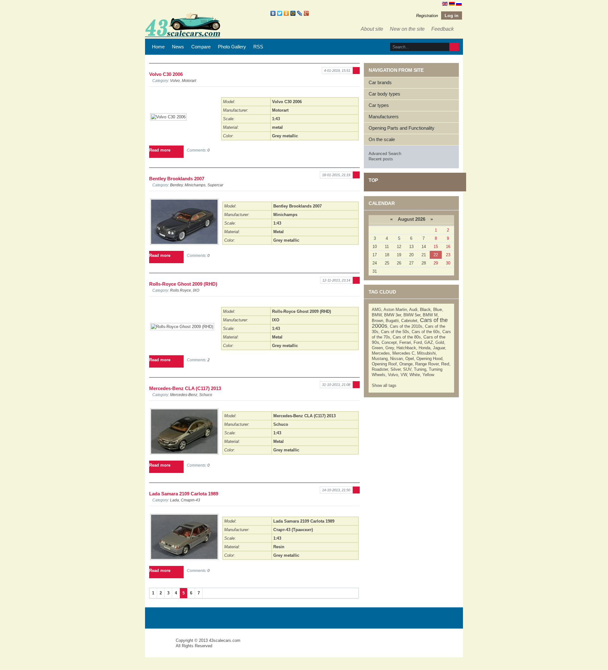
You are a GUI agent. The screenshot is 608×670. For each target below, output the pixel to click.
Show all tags (384, 385)
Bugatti (392, 320)
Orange (406, 364)
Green (377, 347)
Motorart (189, 80)
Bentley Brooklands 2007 (176, 178)
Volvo (175, 80)
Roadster (380, 369)
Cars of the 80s (407, 337)
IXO (196, 290)
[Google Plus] (306, 13)
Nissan (396, 358)
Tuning (420, 369)
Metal (278, 231)
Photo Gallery (232, 46)
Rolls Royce (180, 290)
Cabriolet (409, 320)
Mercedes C (403, 353)
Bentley (176, 185)
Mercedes (381, 353)
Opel (409, 358)
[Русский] (459, 3)
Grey (389, 347)
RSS (258, 46)
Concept (389, 342)
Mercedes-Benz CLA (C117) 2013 (185, 388)
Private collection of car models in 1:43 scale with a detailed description (161, 646)
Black (425, 309)
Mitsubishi (426, 353)
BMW (377, 315)
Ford (418, 342)
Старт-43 (190, 500)
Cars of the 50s (395, 331)
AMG (376, 309)
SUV (407, 369)
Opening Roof (384, 364)
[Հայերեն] (452, 3)
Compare (201, 46)
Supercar (215, 185)
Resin (278, 546)
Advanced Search (385, 153)
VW (404, 374)
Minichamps (195, 185)
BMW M (430, 315)
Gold (439, 342)
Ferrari (405, 342)
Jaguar (439, 347)
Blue (437, 309)
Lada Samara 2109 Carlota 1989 (183, 493)
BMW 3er (392, 315)
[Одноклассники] (286, 13)
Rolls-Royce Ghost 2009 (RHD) (183, 284)
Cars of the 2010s (406, 326)
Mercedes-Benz (183, 395)
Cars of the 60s (426, 331)
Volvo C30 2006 (166, 74)
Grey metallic (285, 135)
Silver (395, 369)
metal (277, 127)
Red (445, 363)
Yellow (428, 374)
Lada (174, 500)
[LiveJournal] (299, 13)
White (414, 374)
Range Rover (427, 364)
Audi (413, 309)
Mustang (380, 358)
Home (158, 46)
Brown (377, 320)
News (178, 46)
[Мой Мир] (293, 13)
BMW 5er (411, 315)
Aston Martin (395, 309)
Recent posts (381, 159)
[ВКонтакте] (273, 13)
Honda (424, 347)
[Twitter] (279, 13)
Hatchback (406, 347)
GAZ (428, 342)
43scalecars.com (224, 640)
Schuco (205, 395)
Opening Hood (429, 358)
